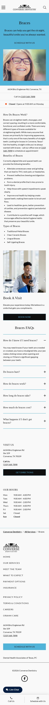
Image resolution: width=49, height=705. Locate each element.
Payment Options (14, 581)
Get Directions (24, 472)
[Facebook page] (24, 678)
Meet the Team (12, 569)
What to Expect (13, 575)
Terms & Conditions (16, 603)
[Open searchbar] (45, 7)
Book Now (24, 317)
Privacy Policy (12, 597)
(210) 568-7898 (28, 96)
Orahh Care (10, 615)
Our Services (11, 563)
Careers (8, 609)
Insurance (10, 587)
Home (6, 556)
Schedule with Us (24, 43)
